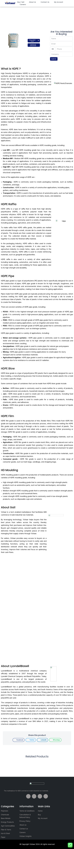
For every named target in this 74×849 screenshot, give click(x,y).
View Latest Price (32, 40)
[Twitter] (34, 796)
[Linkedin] (40, 796)
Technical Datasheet (33, 45)
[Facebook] (28, 796)
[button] (19, 740)
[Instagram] (45, 796)
